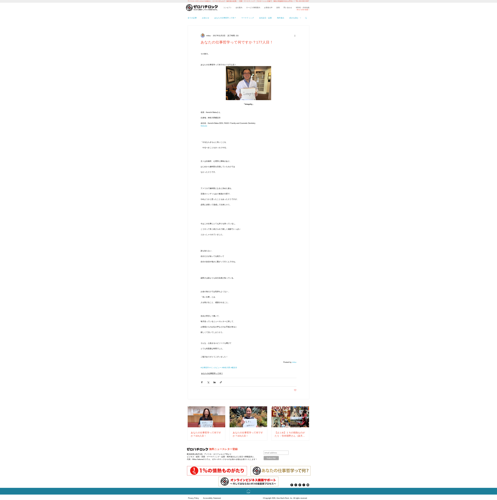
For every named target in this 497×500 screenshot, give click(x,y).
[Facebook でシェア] (202, 382)
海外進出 (280, 18)
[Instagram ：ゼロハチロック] (295, 485)
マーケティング (247, 18)
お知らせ (205, 18)
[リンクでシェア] (221, 382)
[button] (306, 18)
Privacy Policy (193, 498)
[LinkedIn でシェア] (214, 382)
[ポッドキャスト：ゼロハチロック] (303, 485)
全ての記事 (192, 18)
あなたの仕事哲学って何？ (225, 18)
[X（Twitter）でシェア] (208, 382)
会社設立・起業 (265, 18)
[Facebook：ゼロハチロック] (291, 485)
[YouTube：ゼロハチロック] (307, 485)
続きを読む (293, 18)
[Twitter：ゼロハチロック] (299, 485)
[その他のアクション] (294, 35)
